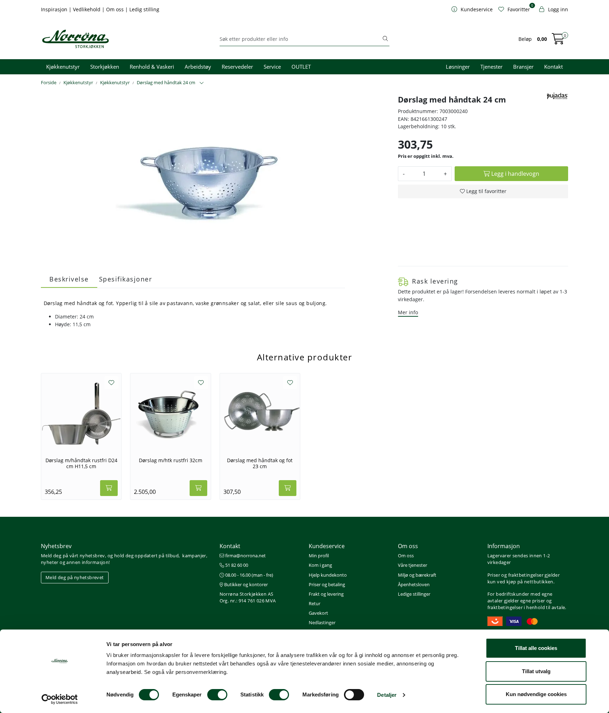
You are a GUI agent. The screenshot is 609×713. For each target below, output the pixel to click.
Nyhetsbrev (56, 546)
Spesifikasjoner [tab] (125, 279)
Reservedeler (237, 66)
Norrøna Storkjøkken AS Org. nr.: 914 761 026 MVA (248, 597)
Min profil (319, 555)
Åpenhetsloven (414, 584)
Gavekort (318, 613)
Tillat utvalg (536, 671)
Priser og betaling (327, 584)
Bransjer (523, 66)
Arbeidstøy (198, 66)
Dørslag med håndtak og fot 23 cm (260, 463)
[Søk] (385, 39)
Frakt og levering (326, 594)
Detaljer (386, 695)
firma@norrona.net (245, 555)
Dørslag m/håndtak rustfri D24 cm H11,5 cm (81, 463)
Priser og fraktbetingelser (515, 575)
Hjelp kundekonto (328, 575)
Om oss (115, 9)
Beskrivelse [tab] (69, 279)
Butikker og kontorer (245, 584)
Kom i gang (320, 565)
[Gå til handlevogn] (558, 41)
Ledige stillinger (414, 594)
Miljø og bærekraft (417, 575)
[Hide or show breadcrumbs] (201, 83)
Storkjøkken (104, 66)
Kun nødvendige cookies (536, 694)
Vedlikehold (87, 9)
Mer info (408, 312)
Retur (314, 603)
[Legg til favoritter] (111, 382)
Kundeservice (327, 546)
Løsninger (458, 66)
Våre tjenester (412, 565)
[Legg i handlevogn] (109, 488)
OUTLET (301, 66)
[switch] (217, 694)
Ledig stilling (144, 9)
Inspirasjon (55, 9)
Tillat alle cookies (536, 648)
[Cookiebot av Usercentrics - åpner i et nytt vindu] (60, 699)
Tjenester (491, 66)
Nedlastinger (322, 622)
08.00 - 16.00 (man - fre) (248, 575)
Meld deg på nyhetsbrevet (74, 577)
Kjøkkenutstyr (63, 66)
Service (272, 66)
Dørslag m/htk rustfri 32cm (170, 460)
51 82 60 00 (236, 565)
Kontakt (553, 66)
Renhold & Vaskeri (152, 66)
